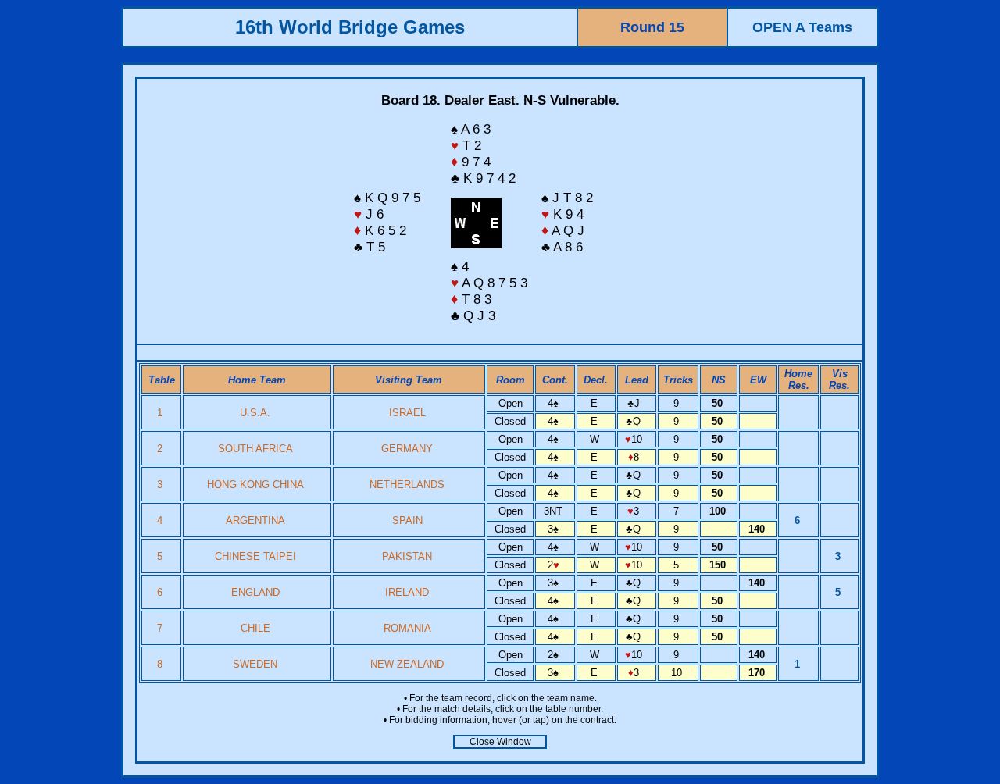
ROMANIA (407, 628)
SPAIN (407, 520)
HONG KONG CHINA (255, 484)
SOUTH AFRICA (255, 448)
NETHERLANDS (407, 484)
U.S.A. (255, 413)
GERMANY (407, 448)
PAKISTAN (407, 556)
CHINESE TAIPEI (255, 556)
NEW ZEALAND (407, 664)
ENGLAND (255, 592)
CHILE (255, 628)
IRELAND (407, 592)
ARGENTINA (255, 520)
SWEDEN (255, 664)
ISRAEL (407, 413)
